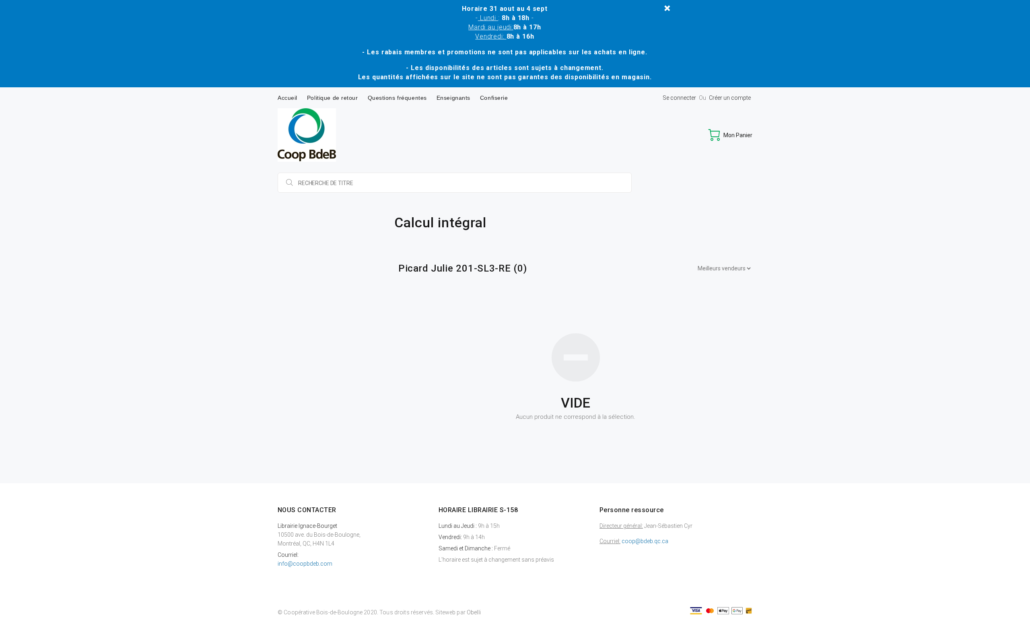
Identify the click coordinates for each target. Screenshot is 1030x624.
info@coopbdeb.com (305, 563)
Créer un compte (730, 98)
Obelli (474, 612)
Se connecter (679, 98)
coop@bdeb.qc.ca (645, 541)
